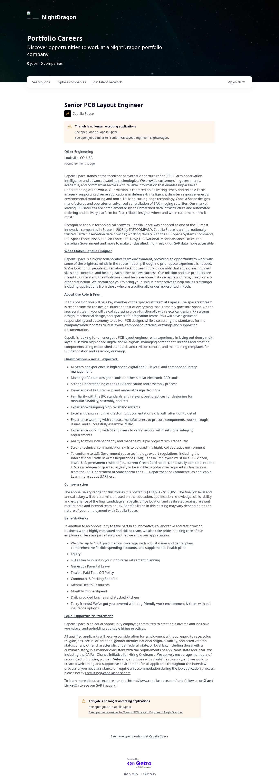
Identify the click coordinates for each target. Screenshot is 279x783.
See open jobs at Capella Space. (96, 132)
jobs (41, 82)
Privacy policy (130, 774)
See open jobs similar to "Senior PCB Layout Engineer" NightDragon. (122, 138)
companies (71, 82)
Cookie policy (148, 774)
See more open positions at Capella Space (139, 736)
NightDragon (59, 17)
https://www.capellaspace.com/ (152, 680)
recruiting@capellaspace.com (108, 673)
